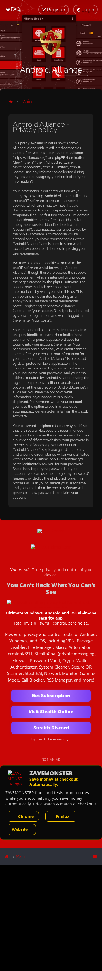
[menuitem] (13, 9)
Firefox (62, 816)
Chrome (26, 816)
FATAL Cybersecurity (53, 739)
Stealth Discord (51, 728)
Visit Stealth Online (51, 712)
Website (20, 829)
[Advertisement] (51, 917)
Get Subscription (51, 695)
